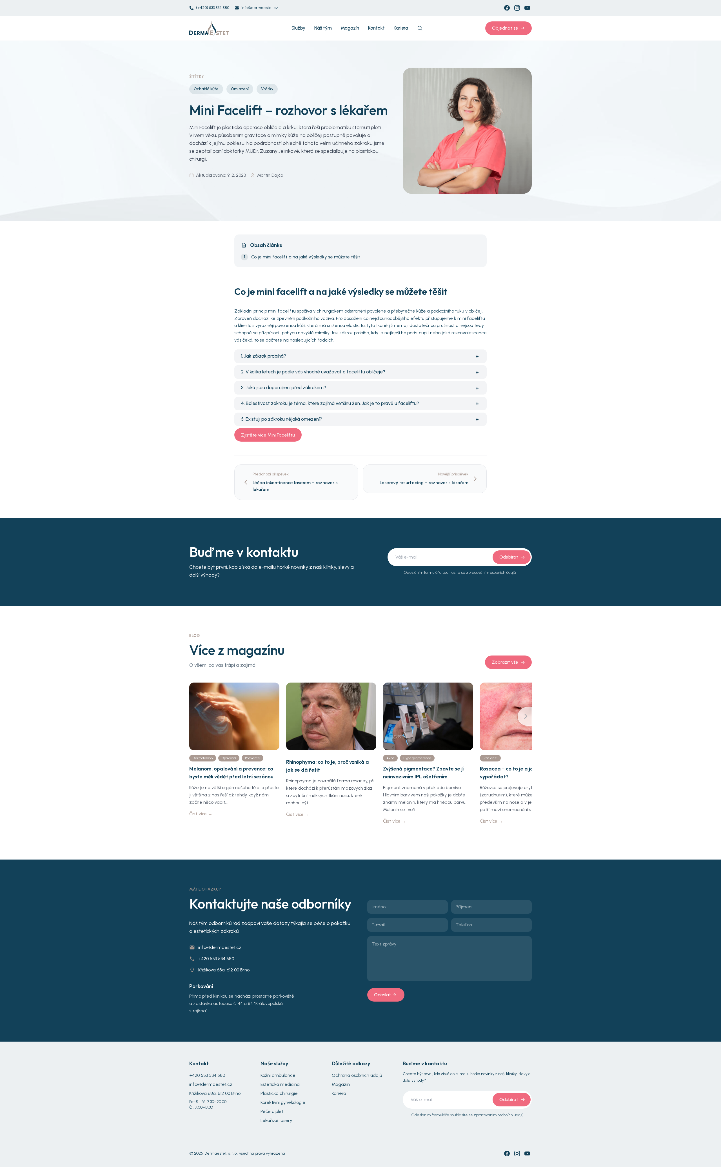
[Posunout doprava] (525, 716)
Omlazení (240, 89)
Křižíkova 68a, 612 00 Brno (224, 970)
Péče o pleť (272, 1111)
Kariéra (339, 1093)
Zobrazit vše (505, 662)
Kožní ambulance (278, 1075)
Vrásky (267, 89)
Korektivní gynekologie (283, 1102)
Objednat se (505, 28)
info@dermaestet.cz (259, 7)
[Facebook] (506, 7)
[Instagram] (517, 7)
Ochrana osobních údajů (357, 1075)
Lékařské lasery (276, 1120)
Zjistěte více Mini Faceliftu (268, 435)
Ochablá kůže (206, 89)
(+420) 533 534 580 (212, 7)
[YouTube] (527, 7)
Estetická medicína (280, 1084)
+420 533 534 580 (216, 958)
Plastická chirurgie (279, 1093)
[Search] (420, 28)
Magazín (341, 1084)
